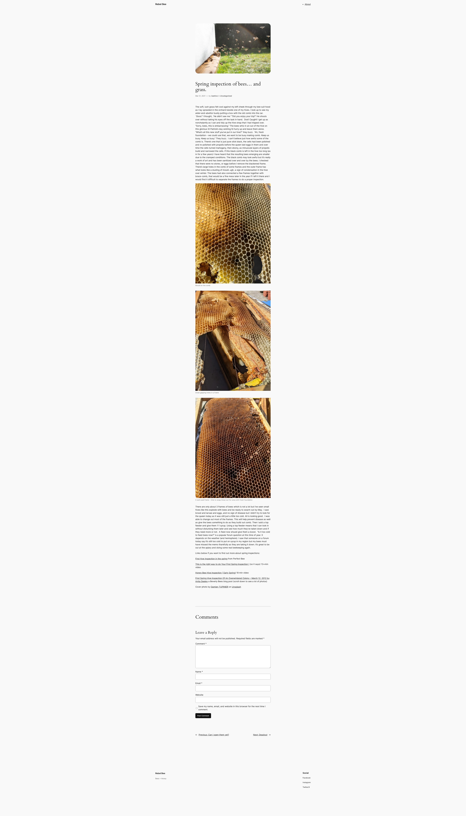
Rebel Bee (160, 4)
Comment (201, 643)
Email (198, 683)
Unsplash (236, 587)
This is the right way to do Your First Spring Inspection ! (222, 564)
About (308, 4)
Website (199, 695)
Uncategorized (226, 96)
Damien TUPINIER (219, 587)
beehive (214, 96)
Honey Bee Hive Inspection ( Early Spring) (215, 573)
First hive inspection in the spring (211, 558)
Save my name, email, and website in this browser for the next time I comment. (231, 708)
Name (199, 672)
